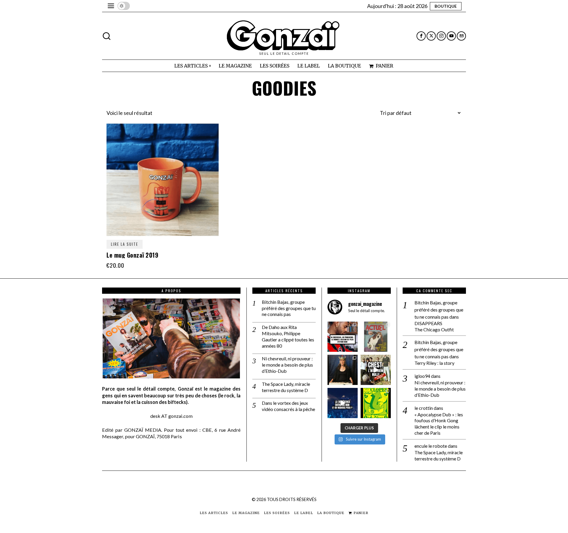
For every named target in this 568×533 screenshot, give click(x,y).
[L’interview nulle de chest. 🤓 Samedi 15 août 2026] (376, 370)
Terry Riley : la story (434, 363)
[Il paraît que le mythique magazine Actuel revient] (376, 337)
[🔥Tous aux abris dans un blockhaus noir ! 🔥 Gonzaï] (376, 403)
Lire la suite (124, 244)
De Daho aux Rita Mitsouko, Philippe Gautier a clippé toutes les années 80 (288, 336)
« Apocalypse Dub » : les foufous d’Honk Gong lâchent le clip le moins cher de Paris (438, 424)
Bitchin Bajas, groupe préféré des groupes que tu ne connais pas (289, 308)
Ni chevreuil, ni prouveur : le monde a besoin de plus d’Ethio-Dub (287, 365)
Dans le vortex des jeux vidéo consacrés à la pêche (288, 406)
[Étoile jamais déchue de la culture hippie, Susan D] (342, 370)
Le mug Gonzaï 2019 (132, 255)
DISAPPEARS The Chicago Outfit (434, 326)
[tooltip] (421, 36)
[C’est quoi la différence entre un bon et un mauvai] (342, 403)
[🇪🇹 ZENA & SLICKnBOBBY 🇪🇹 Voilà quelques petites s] (342, 337)
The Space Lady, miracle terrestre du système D (286, 387)
